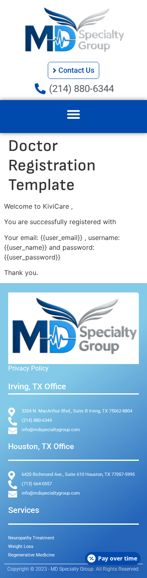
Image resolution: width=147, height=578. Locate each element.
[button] (73, 114)
